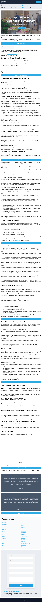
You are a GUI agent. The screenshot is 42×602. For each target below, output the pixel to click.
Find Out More (21, 159)
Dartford (23, 541)
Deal (22, 529)
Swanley (23, 546)
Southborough (24, 539)
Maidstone (4, 536)
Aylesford (4, 540)
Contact (38, 1)
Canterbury (13, 465)
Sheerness (4, 527)
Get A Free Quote (21, 513)
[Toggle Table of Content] (11, 47)
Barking (17, 465)
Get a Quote (20, 27)
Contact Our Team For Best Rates (21, 75)
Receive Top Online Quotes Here (21, 467)
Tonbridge (23, 537)
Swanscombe (24, 536)
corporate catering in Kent (15, 240)
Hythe (3, 543)
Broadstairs (23, 530)
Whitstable (3, 465)
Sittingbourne (7, 465)
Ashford (3, 531)
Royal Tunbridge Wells (25, 543)
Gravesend (23, 532)
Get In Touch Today (21, 43)
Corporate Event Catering (12, 53)
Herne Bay (4, 529)
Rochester (4, 541)
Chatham (4, 538)
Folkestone (23, 522)
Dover (22, 525)
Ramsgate (23, 527)
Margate (23, 523)
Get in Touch (21, 243)
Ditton (3, 545)
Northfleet (23, 534)
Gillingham (4, 533)
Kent (3, 534)
